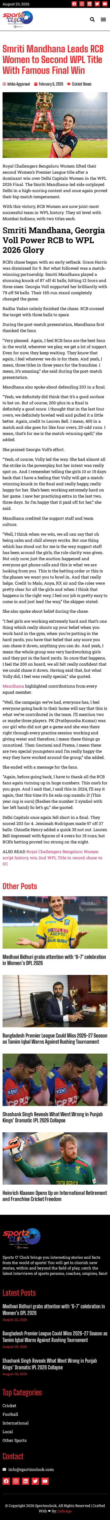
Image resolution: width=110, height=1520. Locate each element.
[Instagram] (81, 3)
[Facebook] (74, 3)
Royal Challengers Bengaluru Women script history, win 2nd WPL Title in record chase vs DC (52, 857)
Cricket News (81, 83)
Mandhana (13, 686)
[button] (103, 19)
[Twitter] (97, 3)
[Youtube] (104, 3)
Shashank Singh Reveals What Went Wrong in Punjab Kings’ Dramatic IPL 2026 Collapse (53, 1117)
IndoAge (65, 1511)
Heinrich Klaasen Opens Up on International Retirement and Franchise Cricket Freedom (55, 1196)
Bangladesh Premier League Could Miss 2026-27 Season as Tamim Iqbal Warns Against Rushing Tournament (55, 1038)
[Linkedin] (89, 3)
